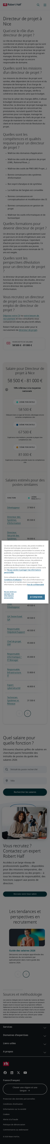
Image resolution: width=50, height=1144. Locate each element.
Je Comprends (36, 597)
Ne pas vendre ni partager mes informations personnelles (10, 595)
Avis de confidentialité (35, 585)
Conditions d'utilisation (13, 580)
